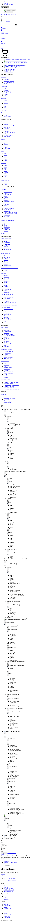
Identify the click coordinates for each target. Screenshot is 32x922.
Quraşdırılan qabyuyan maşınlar (11, 385)
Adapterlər (6, 124)
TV (1, 112)
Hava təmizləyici (7, 331)
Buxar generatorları (8, 297)
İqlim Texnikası (4, 327)
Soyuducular (7, 369)
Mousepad (6, 200)
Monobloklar (7, 227)
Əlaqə (5, 896)
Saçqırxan (6, 283)
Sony (5, 104)
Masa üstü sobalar (8, 367)
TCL (5, 106)
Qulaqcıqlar (6, 204)
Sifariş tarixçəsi (7, 914)
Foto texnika (3, 394)
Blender (5, 256)
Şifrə (2, 851)
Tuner (5, 95)
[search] (16, 25)
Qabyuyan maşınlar (8, 351)
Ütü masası (6, 301)
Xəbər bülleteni (7, 917)
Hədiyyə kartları (7, 905)
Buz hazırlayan (7, 249)
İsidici (5, 345)
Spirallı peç (6, 341)
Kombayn (6, 260)
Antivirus (6, 193)
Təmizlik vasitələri (8, 192)
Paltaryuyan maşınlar (8, 357)
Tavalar (5, 270)
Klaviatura (6, 197)
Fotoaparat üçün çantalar (9, 398)
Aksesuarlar (3, 77)
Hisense (5, 100)
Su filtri (5, 245)
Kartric (5, 196)
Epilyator (6, 275)
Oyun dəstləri (7, 215)
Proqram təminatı (8, 202)
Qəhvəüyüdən (7, 244)
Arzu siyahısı (7, 916)
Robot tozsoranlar (8, 358)
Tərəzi (5, 290)
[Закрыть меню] (2, 842)
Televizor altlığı (7, 116)
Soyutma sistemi (7, 207)
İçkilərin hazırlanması (6, 238)
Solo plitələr (6, 374)
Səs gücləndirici (7, 209)
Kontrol (2, 33)
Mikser (5, 261)
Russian (11, 11)
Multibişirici (6, 318)
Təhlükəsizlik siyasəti (9, 890)
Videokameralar (7, 402)
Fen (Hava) (6, 278)
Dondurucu (6, 365)
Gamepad (6, 217)
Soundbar (6, 94)
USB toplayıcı (7, 211)
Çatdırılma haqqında (8, 4)
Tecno (5, 177)
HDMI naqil (6, 79)
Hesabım (6, 913)
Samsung (6, 103)
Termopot (6, 246)
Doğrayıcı (6, 258)
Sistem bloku (7, 229)
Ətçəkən (6, 264)
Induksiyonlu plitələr (8, 373)
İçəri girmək (3, 853)
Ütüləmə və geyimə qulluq (7, 294)
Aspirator (6, 370)
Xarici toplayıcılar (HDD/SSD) (11, 213)
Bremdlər (6, 904)
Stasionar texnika (5, 361)
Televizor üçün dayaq (9, 82)
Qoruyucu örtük (7, 129)
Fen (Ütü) (6, 279)
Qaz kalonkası (7, 338)
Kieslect (5, 160)
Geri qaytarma (7, 897)
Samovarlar (6, 250)
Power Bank (6, 128)
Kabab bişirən (7, 313)
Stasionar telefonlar (5, 180)
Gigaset (5, 183)
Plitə (5, 366)
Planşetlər (3, 139)
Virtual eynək (7, 136)
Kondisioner (6, 333)
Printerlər (3, 233)
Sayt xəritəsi (6, 899)
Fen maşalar (6, 292)
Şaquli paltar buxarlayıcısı (10, 302)
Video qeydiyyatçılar (8, 400)
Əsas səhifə (6, 861)
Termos (5, 248)
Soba (5, 363)
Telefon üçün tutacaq (8, 135)
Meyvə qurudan (7, 314)
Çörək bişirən (7, 307)
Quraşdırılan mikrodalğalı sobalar (11, 389)
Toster (5, 321)
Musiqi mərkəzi (7, 91)
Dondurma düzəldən (8, 309)
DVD (5, 88)
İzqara (5, 311)
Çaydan (5, 241)
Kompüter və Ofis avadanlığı (7, 220)
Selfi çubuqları (7, 134)
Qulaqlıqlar (6, 131)
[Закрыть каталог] (2, 406)
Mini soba (6, 317)
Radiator (6, 342)
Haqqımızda (6, 3)
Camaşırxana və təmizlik (6, 349)
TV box (5, 83)
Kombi (5, 337)
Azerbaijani (12, 10)
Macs (5, 224)
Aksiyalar (6, 1)
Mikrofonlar (6, 216)
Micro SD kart (7, 127)
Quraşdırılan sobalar (8, 383)
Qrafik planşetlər (7, 148)
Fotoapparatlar (7, 399)
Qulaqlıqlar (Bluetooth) (9, 132)
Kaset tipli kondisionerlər (9, 335)
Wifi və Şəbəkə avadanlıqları (10, 212)
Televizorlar (3, 98)
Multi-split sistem (8, 339)
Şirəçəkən (6, 262)
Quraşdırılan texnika (5, 379)
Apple (5, 141)
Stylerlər (6, 285)
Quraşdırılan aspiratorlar (9, 386)
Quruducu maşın (7, 353)
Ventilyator (6, 330)
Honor (5, 147)
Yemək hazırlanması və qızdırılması (9, 305)
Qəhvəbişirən (7, 242)
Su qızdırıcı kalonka (8, 343)
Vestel (5, 107)
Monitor (5, 225)
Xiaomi (5, 108)
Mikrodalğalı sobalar (8, 371)
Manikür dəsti (7, 281)
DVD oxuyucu (7, 194)
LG (4, 102)
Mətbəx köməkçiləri (5, 253)
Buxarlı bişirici (7, 257)
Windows (6, 231)
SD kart (5, 205)
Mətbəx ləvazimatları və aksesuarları (9, 268)
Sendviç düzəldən (8, 319)
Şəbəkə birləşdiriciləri (9, 81)
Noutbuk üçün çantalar (9, 201)
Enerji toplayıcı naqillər (9, 125)
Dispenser (6, 377)
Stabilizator (6, 375)
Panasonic (6, 184)
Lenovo (5, 143)
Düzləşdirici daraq (8, 289)
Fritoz (5, 310)
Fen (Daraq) (6, 277)
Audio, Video (4, 86)
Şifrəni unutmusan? (11, 853)
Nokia (5, 169)
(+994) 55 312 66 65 (5, 14)
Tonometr (6, 286)
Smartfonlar (3, 163)
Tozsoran (6, 354)
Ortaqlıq (5, 907)
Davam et (3, 874)
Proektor (6, 115)
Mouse (5, 198)
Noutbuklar (6, 228)
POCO (5, 175)
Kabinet (6, 33)
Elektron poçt (4, 849)
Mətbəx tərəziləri (7, 265)
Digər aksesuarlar (8, 396)
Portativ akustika (7, 93)
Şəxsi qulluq (3, 273)
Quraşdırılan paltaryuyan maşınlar (11, 382)
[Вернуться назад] (5, 411)
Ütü (4, 299)
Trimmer (6, 288)
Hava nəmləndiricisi (8, 334)
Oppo (5, 176)
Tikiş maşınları (7, 298)
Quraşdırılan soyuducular (9, 387)
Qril (4, 322)
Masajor (5, 282)
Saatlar (2, 151)
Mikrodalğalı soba (8, 315)
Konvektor (6, 346)
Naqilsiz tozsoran (8, 355)
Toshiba (5, 110)
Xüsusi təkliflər (7, 908)
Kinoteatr (6, 90)
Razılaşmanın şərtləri (8, 891)
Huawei (5, 157)
